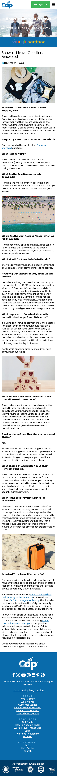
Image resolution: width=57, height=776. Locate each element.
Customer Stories (27, 704)
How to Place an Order (27, 725)
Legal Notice (37, 690)
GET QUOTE (40, 4)
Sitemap (27, 736)
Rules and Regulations (27, 733)
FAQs (28, 745)
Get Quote (27, 722)
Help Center (27, 748)
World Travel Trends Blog (27, 728)
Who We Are (27, 702)
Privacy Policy (21, 690)
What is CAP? (27, 699)
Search (28, 751)
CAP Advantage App (28, 713)
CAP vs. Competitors (27, 710)
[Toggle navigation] (53, 4)
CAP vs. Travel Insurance (27, 707)
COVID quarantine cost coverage (25, 622)
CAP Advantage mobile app (24, 600)
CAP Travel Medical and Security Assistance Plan (26, 596)
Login (27, 731)
